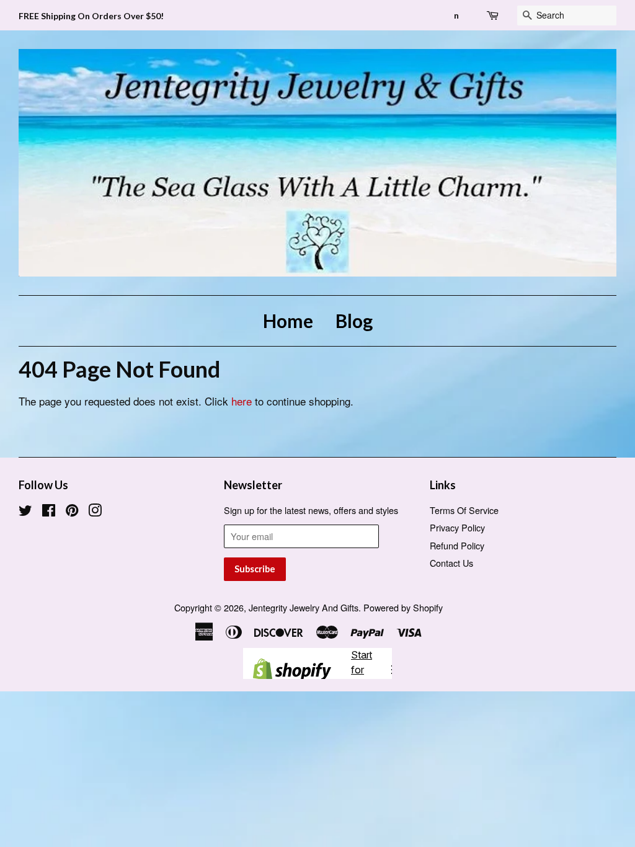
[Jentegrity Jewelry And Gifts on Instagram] (95, 511)
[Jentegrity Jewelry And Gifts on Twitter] (25, 511)
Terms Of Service (464, 510)
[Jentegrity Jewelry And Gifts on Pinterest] (72, 511)
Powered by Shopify (403, 607)
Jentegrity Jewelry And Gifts (303, 607)
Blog (354, 320)
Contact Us (451, 562)
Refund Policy (457, 545)
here (241, 401)
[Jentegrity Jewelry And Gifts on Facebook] (49, 511)
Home (288, 320)
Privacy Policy (457, 527)
